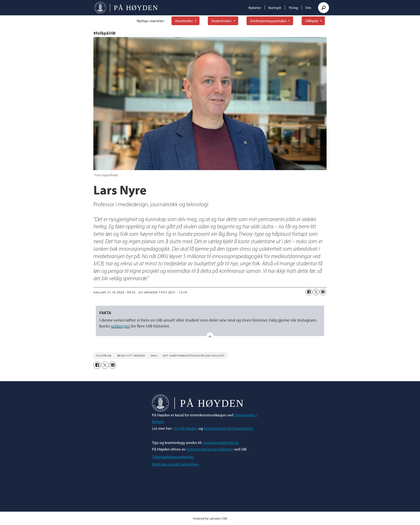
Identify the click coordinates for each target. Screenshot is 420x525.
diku (153, 356)
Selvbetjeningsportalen (268, 20)
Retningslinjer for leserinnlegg (228, 428)
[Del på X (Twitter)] (316, 292)
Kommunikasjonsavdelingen (209, 449)
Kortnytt (274, 7)
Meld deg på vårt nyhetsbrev (175, 464)
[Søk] (323, 7)
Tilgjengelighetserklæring (173, 456)
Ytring (293, 7)
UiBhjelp (311, 20)
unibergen (120, 326)
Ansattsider (184, 20)
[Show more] (210, 336)
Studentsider (221, 20)
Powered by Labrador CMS (210, 518)
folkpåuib (104, 356)
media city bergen (131, 356)
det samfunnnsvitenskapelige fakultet (194, 356)
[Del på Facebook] (309, 292)
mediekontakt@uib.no (221, 442)
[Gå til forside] (126, 8)
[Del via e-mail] (323, 292)
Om (308, 7)
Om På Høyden (185, 428)
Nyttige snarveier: (151, 20)
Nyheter (254, 7)
